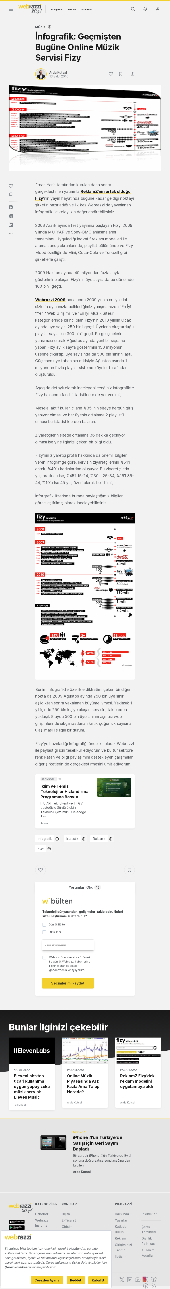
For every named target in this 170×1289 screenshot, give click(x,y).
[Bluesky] (153, 1279)
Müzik (40, 27)
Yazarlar (121, 1220)
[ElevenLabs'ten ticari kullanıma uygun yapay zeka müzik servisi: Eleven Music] (32, 1051)
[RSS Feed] (153, 1285)
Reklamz (99, 838)
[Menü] (11, 10)
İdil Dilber (20, 1104)
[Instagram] (145, 1279)
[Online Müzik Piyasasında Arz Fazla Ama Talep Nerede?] (85, 1051)
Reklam (120, 1238)
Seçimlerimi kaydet (68, 983)
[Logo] (30, 8)
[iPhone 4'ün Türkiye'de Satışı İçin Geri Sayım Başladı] (53, 1142)
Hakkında (122, 1214)
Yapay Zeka (22, 1070)
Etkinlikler (86, 9)
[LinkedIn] (129, 1279)
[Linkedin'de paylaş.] (11, 225)
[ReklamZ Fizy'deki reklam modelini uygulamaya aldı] (138, 1051)
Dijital (66, 1214)
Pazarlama (75, 1070)
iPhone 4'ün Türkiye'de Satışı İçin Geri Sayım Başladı (97, 1143)
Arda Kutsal (74, 1102)
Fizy (39, 198)
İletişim (120, 1256)
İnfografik (45, 838)
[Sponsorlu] (114, 787)
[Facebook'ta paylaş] (11, 207)
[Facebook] (145, 1285)
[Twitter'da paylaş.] (11, 216)
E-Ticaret (69, 1220)
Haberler (41, 1214)
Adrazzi (45, 823)
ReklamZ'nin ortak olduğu (106, 191)
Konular (72, 9)
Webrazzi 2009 (50, 299)
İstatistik (72, 838)
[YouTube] (137, 1279)
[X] (121, 1279)
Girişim (67, 1226)
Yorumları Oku (84, 887)
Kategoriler (57, 9)
